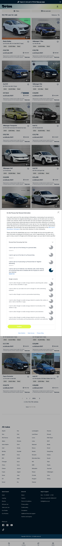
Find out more (41, 2)
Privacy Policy (40, 333)
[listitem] (31, 242)
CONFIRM (19, 326)
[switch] (51, 247)
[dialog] (31, 273)
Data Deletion (21, 333)
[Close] (58, 213)
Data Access (31, 333)
